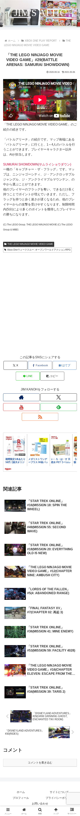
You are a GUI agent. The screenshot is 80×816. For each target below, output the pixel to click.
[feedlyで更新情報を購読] (58, 407)
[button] (52, 376)
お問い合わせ (40, 803)
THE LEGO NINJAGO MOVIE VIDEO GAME (30, 244)
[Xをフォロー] (58, 397)
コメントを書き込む (40, 762)
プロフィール (21, 797)
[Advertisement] (40, 307)
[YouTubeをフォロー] (21, 407)
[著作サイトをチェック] (21, 397)
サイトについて (59, 792)
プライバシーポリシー (59, 797)
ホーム (21, 792)
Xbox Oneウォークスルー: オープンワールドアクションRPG (38, 249)
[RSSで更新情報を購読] (40, 417)
